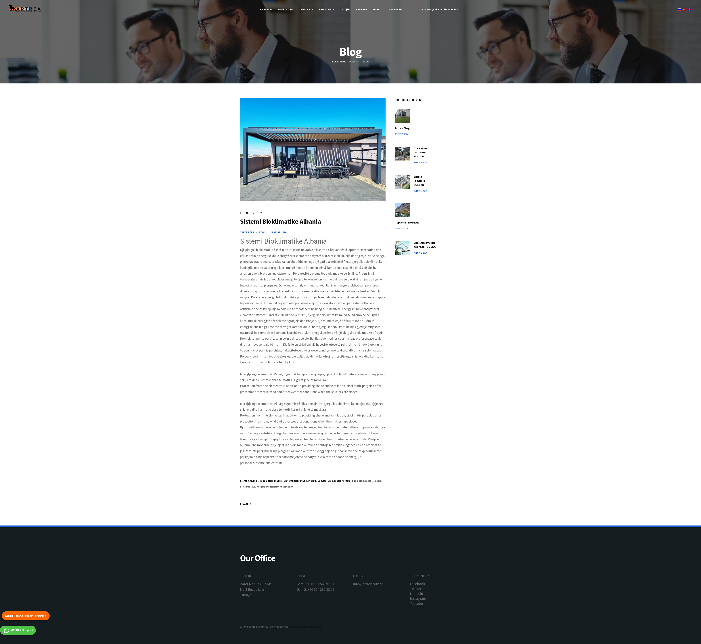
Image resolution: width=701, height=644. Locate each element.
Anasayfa (266, 9)
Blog (375, 9)
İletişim (345, 9)
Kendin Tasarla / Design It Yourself (25, 615)
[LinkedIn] (261, 213)
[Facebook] (241, 213)
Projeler (325, 9)
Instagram (395, 9)
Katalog (361, 9)
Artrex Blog (402, 128)
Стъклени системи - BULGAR (420, 152)
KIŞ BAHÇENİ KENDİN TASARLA (440, 9)
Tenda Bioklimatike (271, 480)
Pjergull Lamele (317, 480)
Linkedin (416, 593)
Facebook (417, 583)
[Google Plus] (254, 213)
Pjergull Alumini (249, 480)
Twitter (415, 588)
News (262, 232)
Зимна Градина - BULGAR (420, 181)
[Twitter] (247, 213)
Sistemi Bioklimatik (295, 480)
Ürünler (304, 9)
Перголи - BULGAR (407, 222)
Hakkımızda (285, 9)
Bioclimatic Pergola (339, 480)
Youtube (416, 603)
